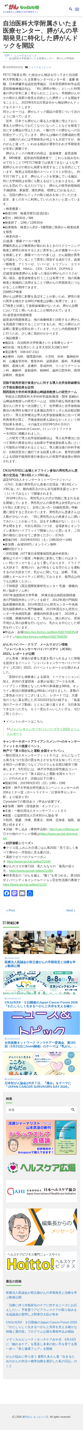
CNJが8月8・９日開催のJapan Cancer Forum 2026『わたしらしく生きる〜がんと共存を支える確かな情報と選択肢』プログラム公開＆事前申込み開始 (41, 1327)
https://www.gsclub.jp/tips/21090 (31, 870)
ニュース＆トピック (40, 67)
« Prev (10, 910)
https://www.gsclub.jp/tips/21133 (25, 884)
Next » (70, 910)
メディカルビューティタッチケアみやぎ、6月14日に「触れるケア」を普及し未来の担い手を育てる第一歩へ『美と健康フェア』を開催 (41, 1344)
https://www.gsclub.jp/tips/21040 (29, 861)
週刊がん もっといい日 (35, 1416)
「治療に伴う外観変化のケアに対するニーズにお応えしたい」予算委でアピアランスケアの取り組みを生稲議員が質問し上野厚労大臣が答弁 (41, 1310)
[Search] (73, 1109)
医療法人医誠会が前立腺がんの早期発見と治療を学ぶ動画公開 (41, 1295)
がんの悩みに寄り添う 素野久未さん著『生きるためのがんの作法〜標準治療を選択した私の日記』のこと (41, 1361)
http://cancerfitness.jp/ (64, 829)
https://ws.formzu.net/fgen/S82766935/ (49, 632)
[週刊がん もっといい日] (22, 6)
